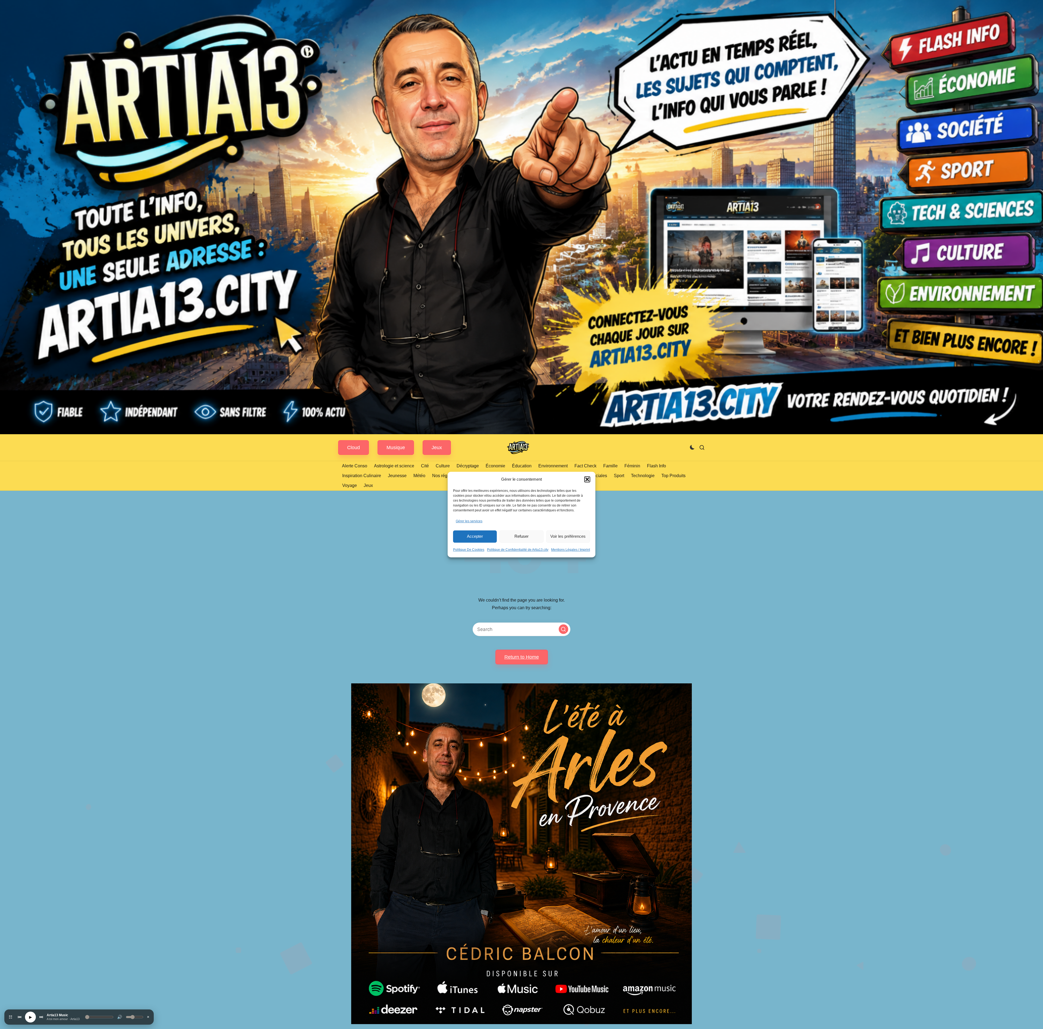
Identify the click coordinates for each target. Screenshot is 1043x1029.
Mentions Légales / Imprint (570, 550)
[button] (587, 479)
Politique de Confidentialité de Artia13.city (517, 550)
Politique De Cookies (468, 550)
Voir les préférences (568, 536)
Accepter (475, 536)
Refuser (521, 536)
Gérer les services (469, 521)
